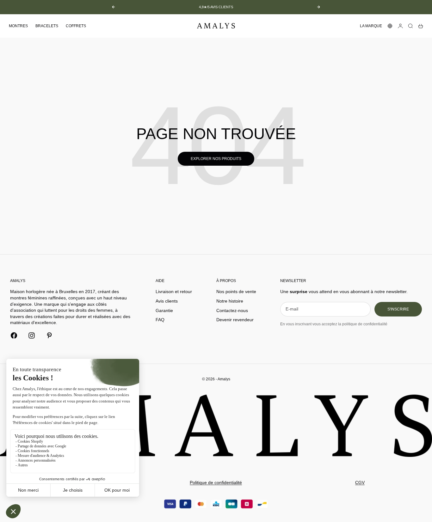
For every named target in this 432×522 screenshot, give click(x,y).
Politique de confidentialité (216, 482)
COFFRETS (76, 26)
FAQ (160, 319)
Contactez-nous (232, 310)
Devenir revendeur (235, 319)
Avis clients (167, 301)
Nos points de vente (236, 291)
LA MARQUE (371, 26)
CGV (360, 482)
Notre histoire (229, 301)
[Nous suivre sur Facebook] (14, 335)
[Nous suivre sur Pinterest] (49, 335)
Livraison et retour (174, 291)
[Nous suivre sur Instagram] (31, 335)
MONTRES (18, 26)
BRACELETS (46, 26)
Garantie (164, 310)
